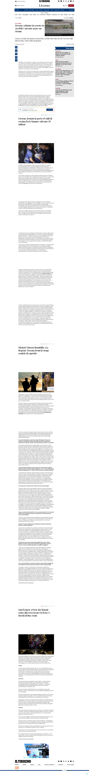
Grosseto (34, 14)
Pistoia (62, 14)
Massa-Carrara (42, 14)
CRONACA (41, 10)
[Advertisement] (27, 53)
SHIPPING (62, 10)
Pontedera (66, 14)
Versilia (73, 14)
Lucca (38, 14)
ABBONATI (71, 5)
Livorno (16, 14)
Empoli (31, 14)
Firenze (20, 14)
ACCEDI (66, 5)
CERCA (72, 10)
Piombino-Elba (54, 14)
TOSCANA (26, 10)
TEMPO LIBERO (46, 10)
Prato (69, 14)
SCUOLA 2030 (57, 10)
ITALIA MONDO (31, 10)
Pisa (58, 14)
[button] (36, 750)
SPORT (36, 10)
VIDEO (52, 10)
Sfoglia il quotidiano (20, 5)
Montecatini (49, 14)
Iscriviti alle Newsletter (21, 1)
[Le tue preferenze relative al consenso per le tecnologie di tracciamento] (87, 774)
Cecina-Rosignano (25, 14)
